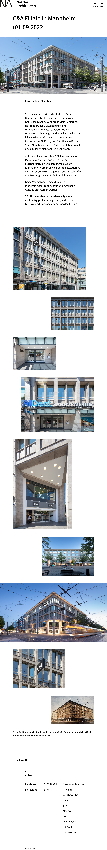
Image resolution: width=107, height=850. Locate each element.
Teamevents (70, 822)
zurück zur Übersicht (24, 760)
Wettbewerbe (70, 795)
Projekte (67, 790)
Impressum (69, 832)
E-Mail (47, 790)
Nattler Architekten (26, 4)
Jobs (65, 817)
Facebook (30, 785)
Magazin (67, 811)
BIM (65, 806)
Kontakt (67, 827)
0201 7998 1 (50, 785)
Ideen (66, 801)
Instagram (31, 790)
